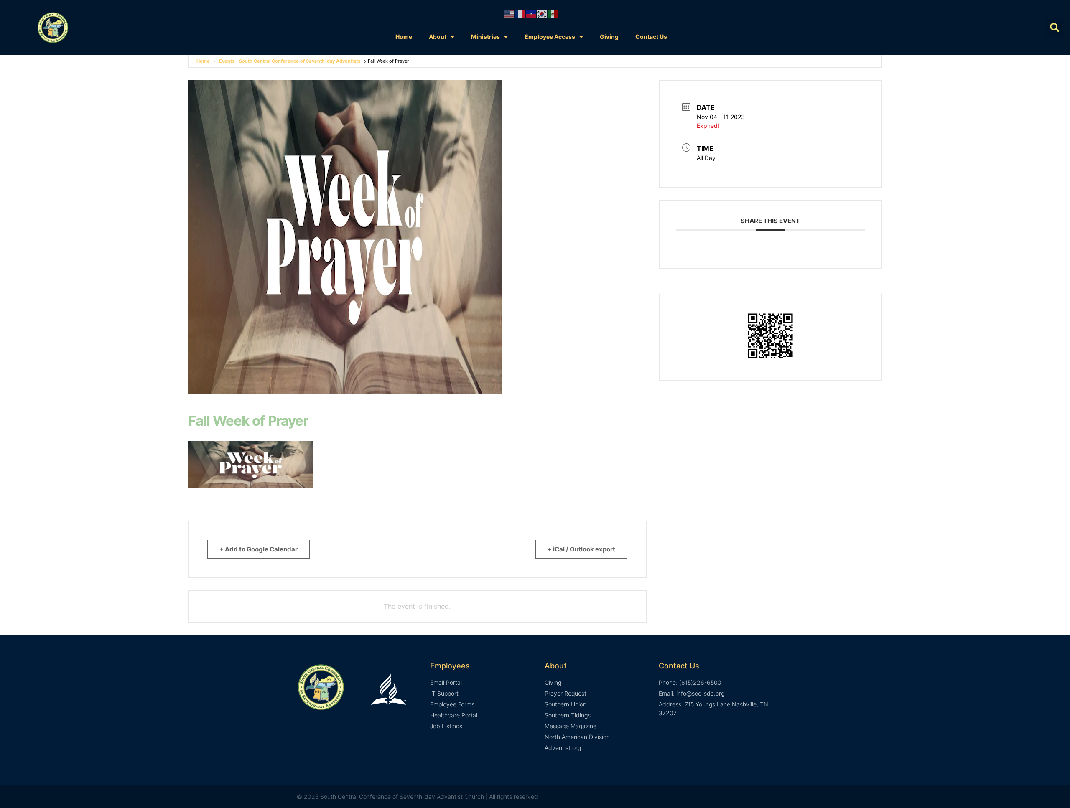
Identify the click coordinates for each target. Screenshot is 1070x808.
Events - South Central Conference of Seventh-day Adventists (289, 61)
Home (403, 36)
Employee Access (550, 36)
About (437, 36)
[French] (520, 14)
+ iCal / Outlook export (581, 549)
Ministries (485, 36)
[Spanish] (553, 14)
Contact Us (651, 36)
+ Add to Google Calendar (258, 549)
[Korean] (542, 14)
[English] (509, 14)
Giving (609, 36)
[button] (1054, 27)
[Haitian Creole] (531, 14)
